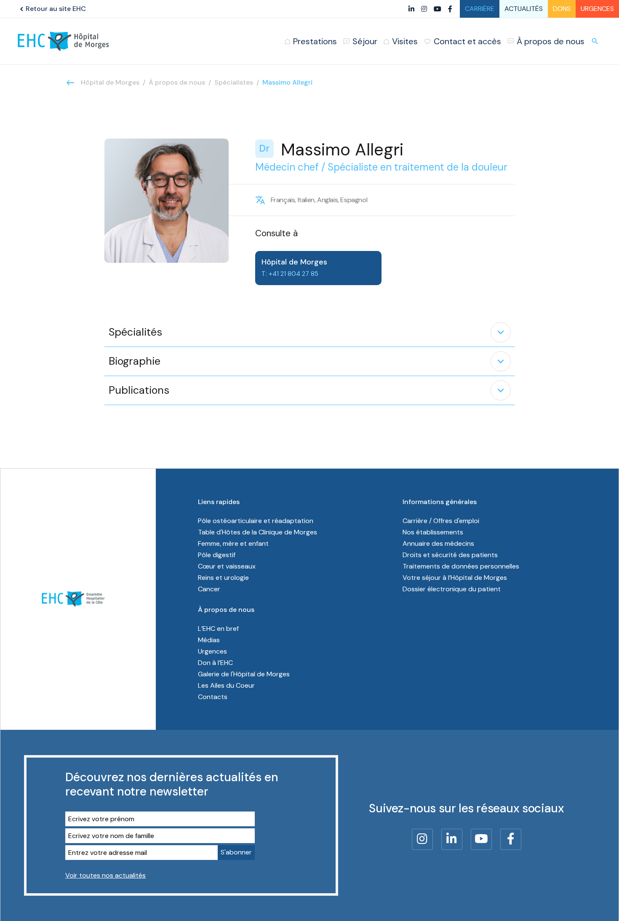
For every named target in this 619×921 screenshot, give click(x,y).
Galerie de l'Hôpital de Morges (244, 674)
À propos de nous (177, 82)
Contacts (212, 696)
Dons (562, 8)
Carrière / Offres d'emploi (441, 520)
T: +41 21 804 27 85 (289, 274)
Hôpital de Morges (110, 82)
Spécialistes (233, 82)
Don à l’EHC (215, 662)
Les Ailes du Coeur (226, 685)
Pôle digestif (216, 554)
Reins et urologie (223, 577)
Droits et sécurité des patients (450, 554)
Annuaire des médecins (438, 543)
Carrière (479, 8)
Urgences (597, 8)
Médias (209, 639)
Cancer (209, 589)
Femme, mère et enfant (233, 543)
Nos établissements (433, 532)
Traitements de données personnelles (461, 566)
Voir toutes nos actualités (105, 875)
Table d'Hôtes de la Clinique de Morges (257, 532)
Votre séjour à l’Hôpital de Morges (455, 577)
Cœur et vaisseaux (227, 566)
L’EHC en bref (218, 628)
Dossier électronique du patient (452, 589)
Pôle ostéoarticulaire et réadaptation (255, 520)
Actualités (523, 8)
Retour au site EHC (52, 8)
